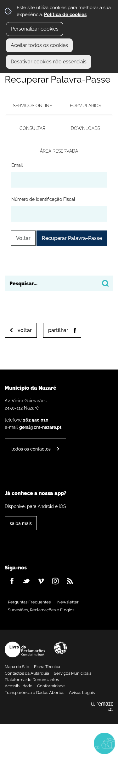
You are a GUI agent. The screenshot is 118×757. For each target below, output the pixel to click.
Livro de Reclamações (25, 649)
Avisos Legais (82, 692)
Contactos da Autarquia (27, 673)
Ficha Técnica (47, 666)
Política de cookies (65, 14)
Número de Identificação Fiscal (43, 199)
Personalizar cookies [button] (35, 29)
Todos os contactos (31, 448)
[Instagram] (55, 581)
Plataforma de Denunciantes (32, 679)
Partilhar (58, 330)
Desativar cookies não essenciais (49, 62)
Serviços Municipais (72, 673)
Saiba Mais (21, 523)
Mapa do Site (17, 666)
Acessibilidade (60, 648)
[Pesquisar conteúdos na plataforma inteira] (105, 283)
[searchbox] (59, 283)
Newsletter (68, 602)
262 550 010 (35, 419)
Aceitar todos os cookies (39, 45)
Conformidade (51, 686)
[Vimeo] (41, 581)
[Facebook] (12, 581)
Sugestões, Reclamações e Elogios (41, 610)
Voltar (23, 238)
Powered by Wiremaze (102, 707)
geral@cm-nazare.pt (40, 427)
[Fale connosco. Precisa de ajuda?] (59, 743)
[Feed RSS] (70, 581)
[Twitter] (26, 581)
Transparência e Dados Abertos (34, 692)
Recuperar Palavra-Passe (72, 238)
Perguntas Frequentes (29, 602)
